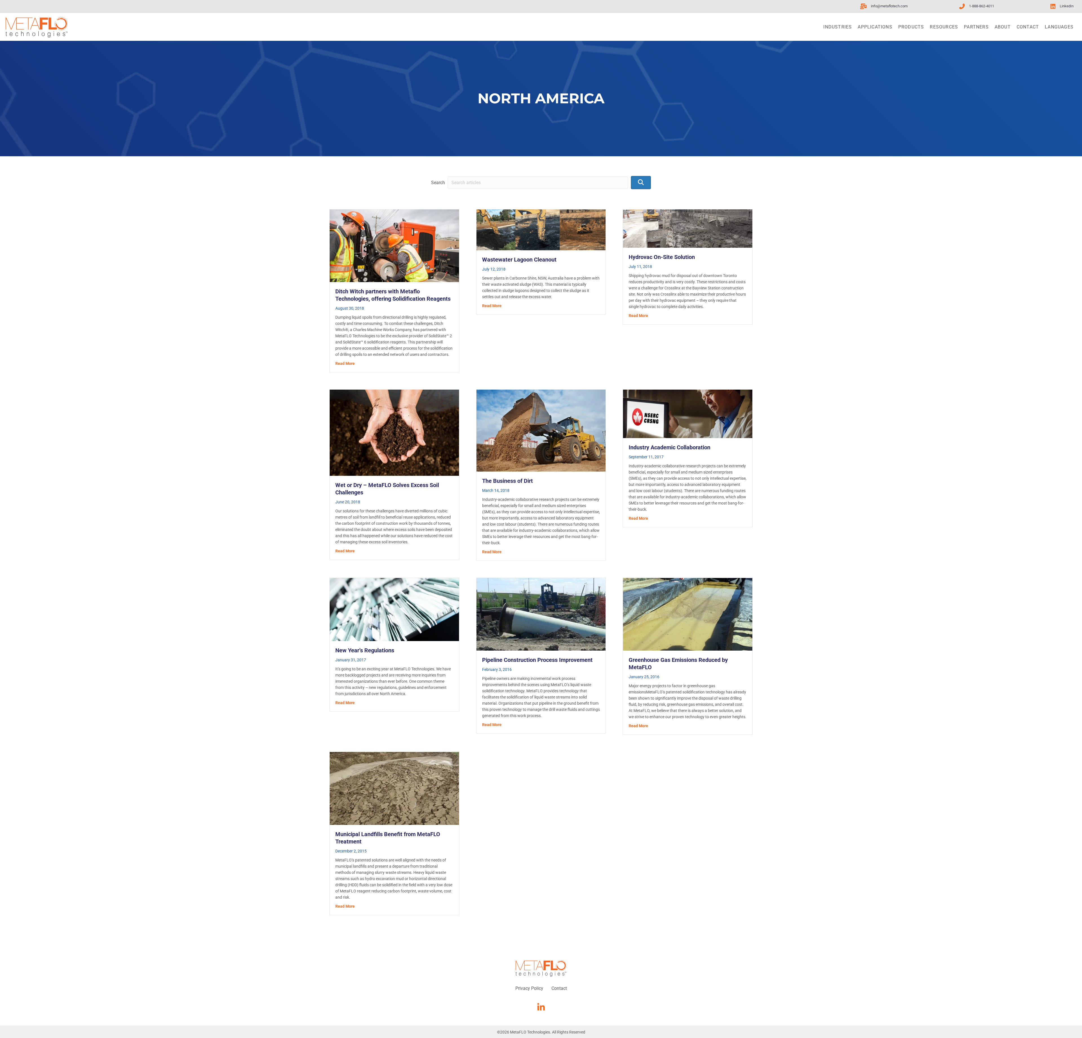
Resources (944, 27)
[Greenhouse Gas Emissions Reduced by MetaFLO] (687, 614)
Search (438, 182)
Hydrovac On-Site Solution (662, 257)
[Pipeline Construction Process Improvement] (541, 614)
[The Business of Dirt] (541, 430)
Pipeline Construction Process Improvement (537, 660)
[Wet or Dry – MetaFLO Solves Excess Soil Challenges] (394, 432)
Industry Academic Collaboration (669, 447)
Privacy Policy (529, 988)
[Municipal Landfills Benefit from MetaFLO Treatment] (394, 788)
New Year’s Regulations (364, 650)
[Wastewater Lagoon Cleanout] (541, 229)
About (1003, 27)
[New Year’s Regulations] (394, 609)
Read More (345, 363)
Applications (875, 27)
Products (911, 27)
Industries (837, 27)
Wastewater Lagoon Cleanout (519, 259)
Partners (976, 27)
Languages (1059, 27)
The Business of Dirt (507, 480)
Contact (1028, 27)
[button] (641, 182)
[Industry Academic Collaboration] (687, 413)
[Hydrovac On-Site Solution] (687, 228)
